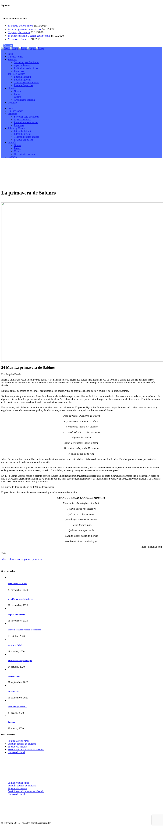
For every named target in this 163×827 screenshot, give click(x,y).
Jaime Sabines (8, 559)
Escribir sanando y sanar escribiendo (29, 35)
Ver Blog (8, 45)
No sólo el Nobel (17, 39)
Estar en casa (14, 691)
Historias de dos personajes (20, 660)
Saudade (11, 722)
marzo (20, 559)
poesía (27, 559)
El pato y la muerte (19, 32)
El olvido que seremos (17, 706)
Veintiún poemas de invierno (24, 28)
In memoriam (14, 676)
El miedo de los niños (20, 25)
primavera (37, 559)
